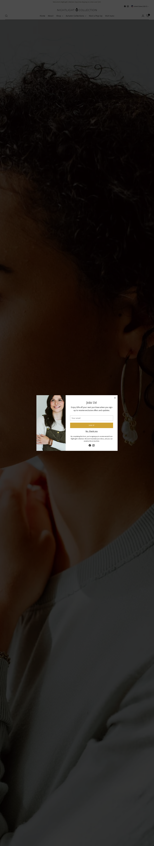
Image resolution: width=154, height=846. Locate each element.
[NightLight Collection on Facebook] (89, 446)
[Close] (115, 398)
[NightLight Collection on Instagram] (93, 446)
